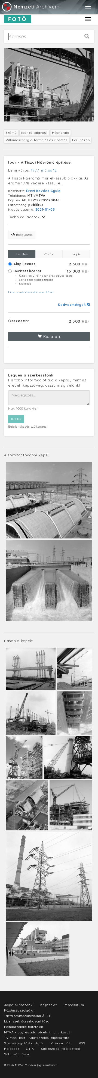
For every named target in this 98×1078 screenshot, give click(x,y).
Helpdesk (12, 1049)
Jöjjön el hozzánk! (19, 1005)
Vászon (49, 254)
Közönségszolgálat (19, 1010)
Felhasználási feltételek (23, 1027)
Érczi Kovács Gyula (43, 191)
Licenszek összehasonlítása (31, 292)
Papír (76, 254)
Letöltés (21, 254)
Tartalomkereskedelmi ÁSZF (27, 1016)
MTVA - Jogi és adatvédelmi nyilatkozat (37, 1032)
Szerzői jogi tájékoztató (23, 1043)
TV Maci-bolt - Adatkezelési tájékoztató (36, 1038)
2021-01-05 (45, 209)
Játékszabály (61, 1043)
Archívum (36, 7)
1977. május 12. (44, 170)
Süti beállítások (17, 1054)
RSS (82, 1043)
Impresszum (73, 1005)
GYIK (30, 1049)
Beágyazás (23, 235)
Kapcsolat (48, 1005)
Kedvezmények (72, 305)
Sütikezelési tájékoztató (60, 1049)
